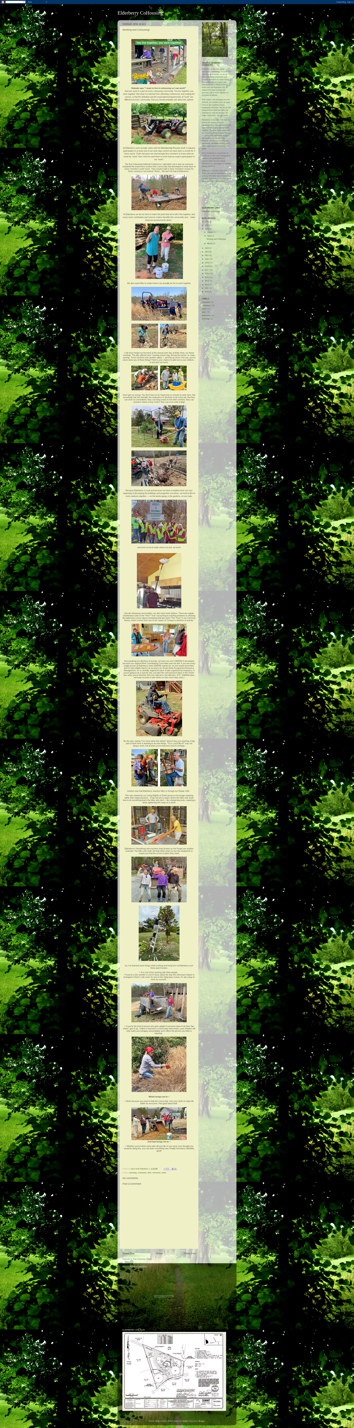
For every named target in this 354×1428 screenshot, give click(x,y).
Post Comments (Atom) (142, 1259)
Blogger (202, 1421)
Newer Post (128, 1253)
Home (159, 1253)
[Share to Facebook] (172, 1169)
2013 (207, 285)
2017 (207, 270)
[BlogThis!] (167, 1169)
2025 (207, 225)
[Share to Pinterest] (175, 1169)
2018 (207, 266)
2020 (207, 259)
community (142, 1173)
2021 (207, 255)
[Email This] (165, 1169)
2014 (207, 281)
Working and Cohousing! (216, 239)
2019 (207, 263)
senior (164, 1173)
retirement (156, 1173)
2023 (207, 248)
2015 (207, 277)
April (209, 236)
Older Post (190, 1253)
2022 (207, 252)
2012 (207, 288)
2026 (207, 222)
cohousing (133, 1173)
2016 (207, 274)
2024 (207, 229)
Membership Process (170, 148)
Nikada (185, 1421)
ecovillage (206, 319)
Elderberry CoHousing (140, 13)
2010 (207, 292)
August (210, 232)
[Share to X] (170, 1169)
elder (149, 1173)
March (210, 244)
